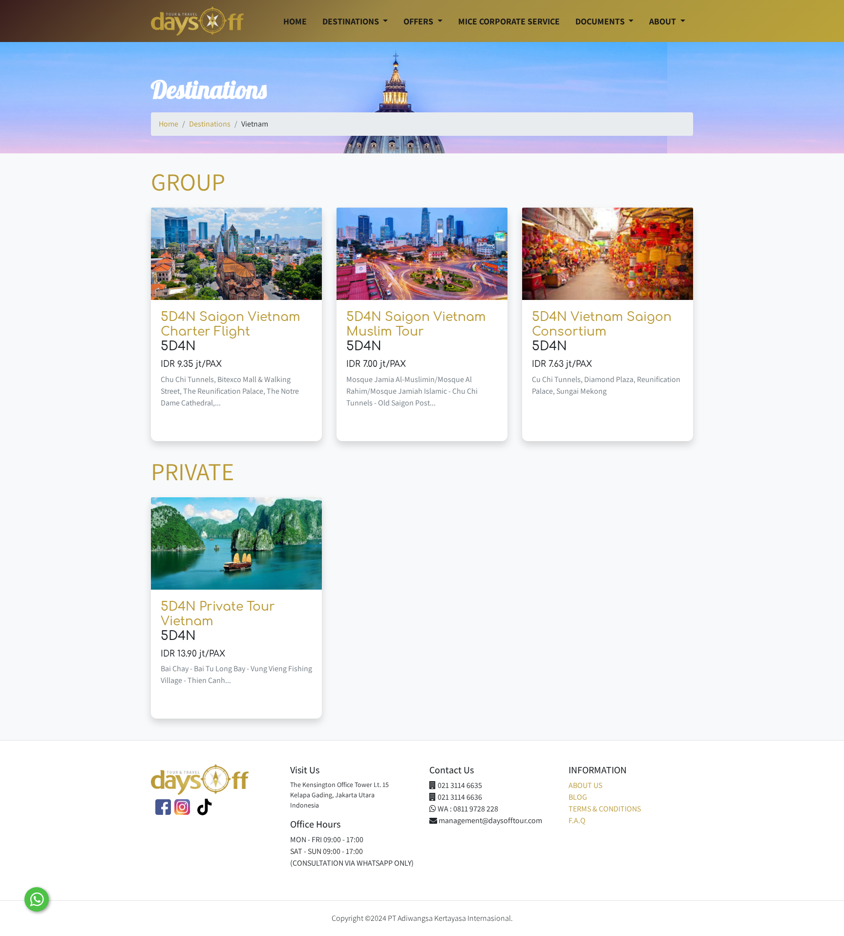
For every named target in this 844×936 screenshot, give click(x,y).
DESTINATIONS (351, 21)
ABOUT (663, 21)
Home (168, 124)
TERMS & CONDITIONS (605, 809)
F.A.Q (577, 820)
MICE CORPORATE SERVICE (509, 21)
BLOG (578, 797)
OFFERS (419, 21)
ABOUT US (585, 785)
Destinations (210, 124)
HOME (295, 21)
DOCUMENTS (601, 21)
